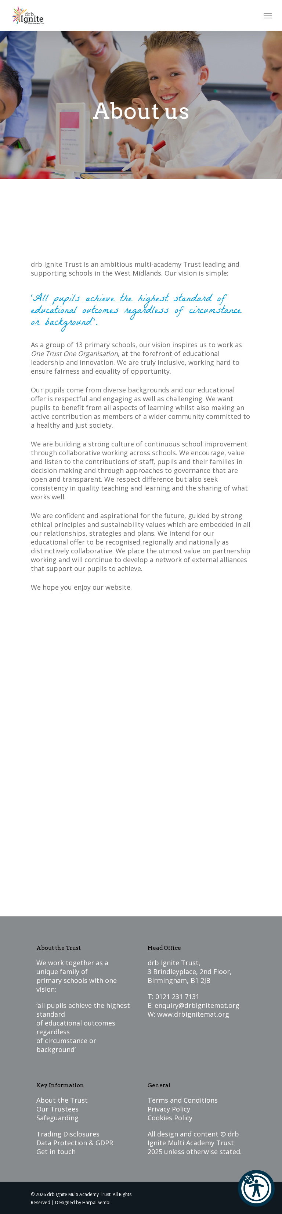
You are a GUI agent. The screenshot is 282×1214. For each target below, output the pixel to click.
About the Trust (62, 1100)
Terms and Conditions (183, 1100)
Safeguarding (57, 1117)
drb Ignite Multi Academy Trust (193, 1138)
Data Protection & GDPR (74, 1142)
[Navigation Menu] (268, 15)
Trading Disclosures (68, 1133)
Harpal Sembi (96, 1202)
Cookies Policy (170, 1117)
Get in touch (56, 1151)
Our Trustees (57, 1109)
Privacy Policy (169, 1109)
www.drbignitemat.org (193, 1014)
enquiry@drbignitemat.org (197, 1005)
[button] (256, 1188)
